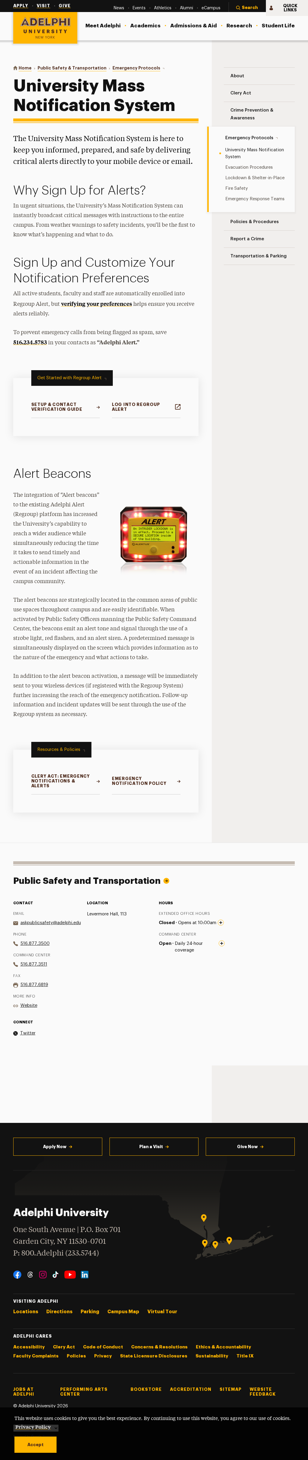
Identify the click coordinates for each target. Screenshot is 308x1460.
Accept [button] (35, 1445)
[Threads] (30, 1274)
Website (28, 1005)
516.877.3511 (33, 964)
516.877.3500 (35, 943)
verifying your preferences (96, 303)
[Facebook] (17, 1275)
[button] (247, 8)
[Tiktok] (55, 1274)
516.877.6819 (34, 984)
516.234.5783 (30, 342)
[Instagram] (43, 1274)
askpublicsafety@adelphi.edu (50, 923)
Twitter (27, 1033)
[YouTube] (70, 1275)
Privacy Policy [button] (33, 1426)
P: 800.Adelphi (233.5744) (56, 1253)
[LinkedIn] (84, 1274)
